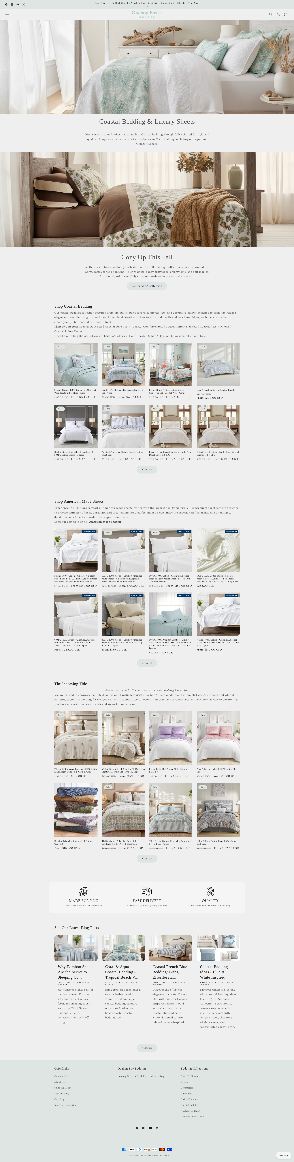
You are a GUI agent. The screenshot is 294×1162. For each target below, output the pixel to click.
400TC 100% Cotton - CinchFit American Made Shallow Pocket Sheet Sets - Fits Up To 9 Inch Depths (122, 643)
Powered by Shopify (160, 1155)
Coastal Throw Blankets (181, 326)
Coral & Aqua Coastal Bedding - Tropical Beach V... (122, 972)
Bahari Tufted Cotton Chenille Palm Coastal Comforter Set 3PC (218, 453)
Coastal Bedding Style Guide (154, 336)
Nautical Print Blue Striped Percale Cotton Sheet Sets (122, 453)
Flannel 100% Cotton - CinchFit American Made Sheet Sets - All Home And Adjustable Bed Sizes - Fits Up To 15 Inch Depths (75, 579)
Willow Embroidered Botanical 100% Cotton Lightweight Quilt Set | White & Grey (75, 770)
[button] (7, 14)
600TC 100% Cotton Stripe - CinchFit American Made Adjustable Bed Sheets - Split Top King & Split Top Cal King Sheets (218, 579)
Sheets (184, 1082)
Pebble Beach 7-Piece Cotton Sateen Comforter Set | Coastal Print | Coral (167, 391)
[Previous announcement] (91, 4)
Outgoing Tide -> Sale (192, 1116)
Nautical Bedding (190, 1111)
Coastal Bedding (190, 1105)
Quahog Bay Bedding (141, 1155)
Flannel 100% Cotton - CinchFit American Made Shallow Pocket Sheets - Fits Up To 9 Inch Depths (218, 643)
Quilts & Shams (189, 1099)
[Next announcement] (202, 4)
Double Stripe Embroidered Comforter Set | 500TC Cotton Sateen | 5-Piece (75, 453)
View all (147, 469)
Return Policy (61, 1093)
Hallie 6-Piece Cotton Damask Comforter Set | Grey (216, 842)
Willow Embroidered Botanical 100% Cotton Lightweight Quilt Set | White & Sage (123, 770)
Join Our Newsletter (65, 1105)
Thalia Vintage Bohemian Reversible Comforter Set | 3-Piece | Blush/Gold (120, 842)
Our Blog (59, 1099)
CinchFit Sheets (189, 1076)
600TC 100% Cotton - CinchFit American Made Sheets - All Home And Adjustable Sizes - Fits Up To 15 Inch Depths (122, 579)
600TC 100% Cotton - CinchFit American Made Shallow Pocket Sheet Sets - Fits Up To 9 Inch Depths (169, 579)
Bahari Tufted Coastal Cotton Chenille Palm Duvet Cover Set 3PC (170, 453)
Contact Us (60, 1076)
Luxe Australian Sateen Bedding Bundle (216, 390)
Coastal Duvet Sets (117, 326)
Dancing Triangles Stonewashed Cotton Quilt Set (73, 842)
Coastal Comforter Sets (147, 326)
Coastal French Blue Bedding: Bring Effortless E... (170, 972)
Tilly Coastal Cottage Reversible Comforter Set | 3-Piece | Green (170, 842)
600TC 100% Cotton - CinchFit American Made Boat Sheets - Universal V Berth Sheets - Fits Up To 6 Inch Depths (74, 643)
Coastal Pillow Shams (68, 331)
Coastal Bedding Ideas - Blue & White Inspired (214, 972)
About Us (59, 1082)
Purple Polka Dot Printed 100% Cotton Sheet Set (168, 770)
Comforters (187, 1088)
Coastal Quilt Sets (90, 326)
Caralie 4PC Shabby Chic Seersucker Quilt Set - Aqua (122, 391)
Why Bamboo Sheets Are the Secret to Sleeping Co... (75, 972)
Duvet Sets (186, 1093)
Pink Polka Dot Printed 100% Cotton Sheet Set (217, 770)
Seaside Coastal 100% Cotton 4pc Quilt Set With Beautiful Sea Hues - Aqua (75, 391)
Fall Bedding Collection (147, 286)
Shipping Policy (62, 1088)
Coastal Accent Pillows (215, 326)
